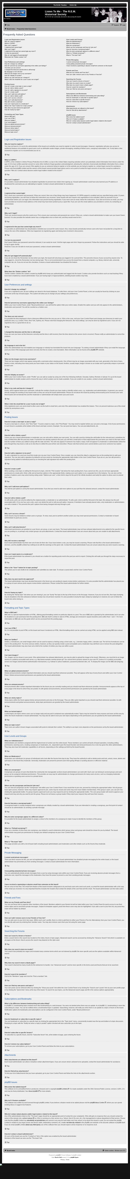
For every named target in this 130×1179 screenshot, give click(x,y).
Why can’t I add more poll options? (15, 94)
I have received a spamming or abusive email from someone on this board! (89, 65)
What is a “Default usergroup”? (75, 53)
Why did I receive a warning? (13, 102)
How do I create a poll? (12, 92)
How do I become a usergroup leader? (78, 49)
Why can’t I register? (11, 45)
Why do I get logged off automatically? (16, 55)
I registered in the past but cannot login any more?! (20, 51)
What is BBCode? (10, 116)
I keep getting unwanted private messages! (79, 64)
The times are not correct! (13, 67)
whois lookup (27, 1118)
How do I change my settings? (14, 64)
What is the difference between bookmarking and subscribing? (85, 95)
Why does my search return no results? (78, 83)
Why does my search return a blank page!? (79, 85)
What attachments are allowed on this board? (80, 108)
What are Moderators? (73, 43)
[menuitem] (7, 25)
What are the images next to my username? (18, 73)
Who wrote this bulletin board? (75, 117)
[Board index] (24, 13)
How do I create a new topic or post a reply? (18, 86)
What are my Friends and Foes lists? (77, 72)
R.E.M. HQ (73, 5)
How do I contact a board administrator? (78, 123)
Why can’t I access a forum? (13, 98)
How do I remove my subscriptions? (77, 101)
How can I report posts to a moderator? (17, 104)
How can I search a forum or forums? (77, 81)
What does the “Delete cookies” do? (16, 57)
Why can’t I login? (10, 49)
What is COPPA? (10, 43)
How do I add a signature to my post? (16, 90)
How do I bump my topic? (12, 109)
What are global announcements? (15, 124)
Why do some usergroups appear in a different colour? (83, 51)
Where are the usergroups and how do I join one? (81, 47)
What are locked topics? (12, 130)
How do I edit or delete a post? (14, 88)
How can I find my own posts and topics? (79, 89)
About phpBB (33, 1091)
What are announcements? (13, 126)
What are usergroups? (73, 45)
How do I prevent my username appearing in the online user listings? (26, 65)
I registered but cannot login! (13, 47)
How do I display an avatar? (13, 75)
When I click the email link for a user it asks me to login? (22, 79)
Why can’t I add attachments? (14, 100)
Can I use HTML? (10, 118)
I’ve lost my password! (11, 53)
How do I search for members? (75, 87)
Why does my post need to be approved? (17, 108)
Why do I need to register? (13, 41)
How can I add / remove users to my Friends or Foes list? (84, 74)
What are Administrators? (74, 41)
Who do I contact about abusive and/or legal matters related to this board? (89, 121)
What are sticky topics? (12, 128)
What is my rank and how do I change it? (17, 77)
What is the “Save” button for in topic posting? (18, 105)
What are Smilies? (10, 120)
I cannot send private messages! (76, 62)
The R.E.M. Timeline (60, 5)
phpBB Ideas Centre (97, 1103)
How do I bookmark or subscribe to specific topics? (82, 97)
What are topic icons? (11, 132)
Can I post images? (11, 122)
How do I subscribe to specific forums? (78, 99)
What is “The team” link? (73, 55)
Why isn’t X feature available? (75, 119)
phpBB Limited (62, 1089)
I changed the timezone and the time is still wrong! (20, 69)
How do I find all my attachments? (76, 110)
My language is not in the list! (13, 71)
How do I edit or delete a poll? (14, 96)
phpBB (93, 350)
